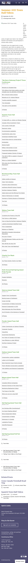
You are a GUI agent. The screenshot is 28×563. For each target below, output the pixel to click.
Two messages (6, 103)
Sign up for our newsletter (9, 525)
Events (13, 18)
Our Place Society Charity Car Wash (11, 261)
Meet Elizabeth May (6, 511)
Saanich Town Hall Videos (12, 492)
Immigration (5, 142)
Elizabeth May (7, 559)
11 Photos (4, 372)
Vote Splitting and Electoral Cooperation (13, 368)
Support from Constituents (9, 295)
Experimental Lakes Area (9, 134)
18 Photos (4, 264)
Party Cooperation (7, 226)
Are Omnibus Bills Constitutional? (11, 408)
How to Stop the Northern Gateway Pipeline (14, 221)
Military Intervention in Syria (9, 147)
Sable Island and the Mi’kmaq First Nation (13, 193)
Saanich (12, 496)
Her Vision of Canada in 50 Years (11, 337)
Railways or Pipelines (7, 229)
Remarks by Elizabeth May (9, 87)
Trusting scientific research (9, 100)
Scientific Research (7, 425)
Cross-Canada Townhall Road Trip (13, 482)
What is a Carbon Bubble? (9, 160)
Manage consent (20, 561)
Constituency (6, 496)
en (23, 2)
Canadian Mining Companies (10, 383)
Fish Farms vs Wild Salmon (9, 218)
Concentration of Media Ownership (11, 303)
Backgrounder (7, 18)
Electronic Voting (6, 128)
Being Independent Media (9, 413)
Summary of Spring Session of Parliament (13, 198)
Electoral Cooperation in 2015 (10, 306)
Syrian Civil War (6, 301)
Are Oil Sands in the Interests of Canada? (13, 312)
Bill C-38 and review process (10, 94)
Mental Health (6, 145)
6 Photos (4, 168)
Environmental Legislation (9, 131)
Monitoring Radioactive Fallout (10, 388)
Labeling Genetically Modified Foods (12, 224)
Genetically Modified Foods (9, 136)
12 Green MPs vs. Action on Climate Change (14, 120)
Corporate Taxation (7, 329)
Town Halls (6, 443)
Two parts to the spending (9, 105)
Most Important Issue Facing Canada (12, 363)
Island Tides (23, 485)
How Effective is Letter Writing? (10, 340)
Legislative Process (7, 422)
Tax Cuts (4, 201)
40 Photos (5, 284)
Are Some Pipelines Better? (9, 411)
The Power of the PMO (8, 391)
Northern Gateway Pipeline (9, 190)
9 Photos (4, 109)
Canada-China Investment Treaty (11, 123)
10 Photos (4, 439)
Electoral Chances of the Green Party (12, 385)
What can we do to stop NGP (10, 394)
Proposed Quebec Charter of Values (12, 153)
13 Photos (4, 205)
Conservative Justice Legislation (11, 357)
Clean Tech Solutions (7, 182)
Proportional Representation (9, 150)
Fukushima (5, 332)
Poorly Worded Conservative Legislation (13, 365)
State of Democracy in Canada (10, 195)
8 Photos (4, 316)
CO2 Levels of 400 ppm (8, 125)
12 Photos (4, 347)
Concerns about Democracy (9, 184)
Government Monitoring (8, 334)
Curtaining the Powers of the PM (11, 215)
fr (26, 2)
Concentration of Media (8, 416)
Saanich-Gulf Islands (20, 496)
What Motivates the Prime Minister (11, 309)
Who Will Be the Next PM (9, 243)
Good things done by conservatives (11, 139)
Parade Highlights (7, 277)
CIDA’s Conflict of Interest (9, 179)
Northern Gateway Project (9, 343)
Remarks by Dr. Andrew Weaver (10, 97)
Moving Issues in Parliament (9, 298)
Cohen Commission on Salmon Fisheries (13, 326)
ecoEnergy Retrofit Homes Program (11, 187)
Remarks (4, 280)
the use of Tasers (6, 236)
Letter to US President (8, 360)
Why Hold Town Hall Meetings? (10, 246)
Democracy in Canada (8, 419)
